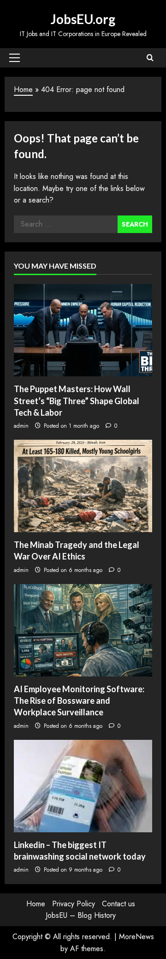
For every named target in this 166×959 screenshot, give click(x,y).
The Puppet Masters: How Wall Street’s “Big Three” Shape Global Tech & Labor (76, 400)
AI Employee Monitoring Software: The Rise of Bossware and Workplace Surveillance (79, 700)
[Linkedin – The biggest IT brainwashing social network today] (83, 786)
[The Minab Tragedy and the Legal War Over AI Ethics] (83, 486)
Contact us (118, 903)
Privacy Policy (73, 903)
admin (21, 426)
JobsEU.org (83, 19)
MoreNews (136, 936)
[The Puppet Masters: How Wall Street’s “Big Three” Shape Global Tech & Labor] (83, 330)
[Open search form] (150, 58)
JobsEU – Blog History (81, 915)
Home (23, 89)
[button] (14, 58)
